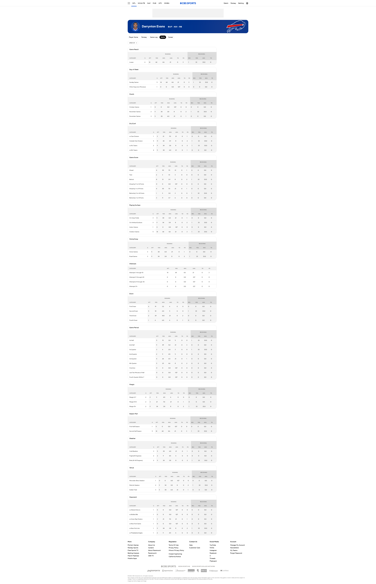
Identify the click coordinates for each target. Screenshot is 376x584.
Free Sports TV (133, 550)
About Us (151, 545)
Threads (212, 558)
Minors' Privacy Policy (176, 550)
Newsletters (234, 548)
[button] (129, 3)
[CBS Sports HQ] (184, 566)
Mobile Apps (132, 558)
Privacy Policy (173, 548)
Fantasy (144, 37)
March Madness (133, 556)
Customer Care (194, 548)
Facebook (213, 553)
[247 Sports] (153, 570)
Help (191, 545)
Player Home (133, 37)
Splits (163, 37)
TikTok (212, 548)
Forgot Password (236, 553)
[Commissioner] (193, 570)
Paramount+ (152, 553)
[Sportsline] (167, 570)
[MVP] (204, 570)
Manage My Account (237, 545)
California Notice (175, 557)
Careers (151, 548)
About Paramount (154, 550)
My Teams (233, 550)
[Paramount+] (180, 570)
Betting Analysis (133, 553)
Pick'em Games (133, 545)
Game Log (153, 37)
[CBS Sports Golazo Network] (203, 566)
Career (170, 37)
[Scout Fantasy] (213, 571)
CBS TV (151, 556)
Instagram (213, 550)
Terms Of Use (174, 545)
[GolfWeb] (225, 571)
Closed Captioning (175, 554)
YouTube (213, 545)
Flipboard (213, 561)
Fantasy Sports (133, 548)
